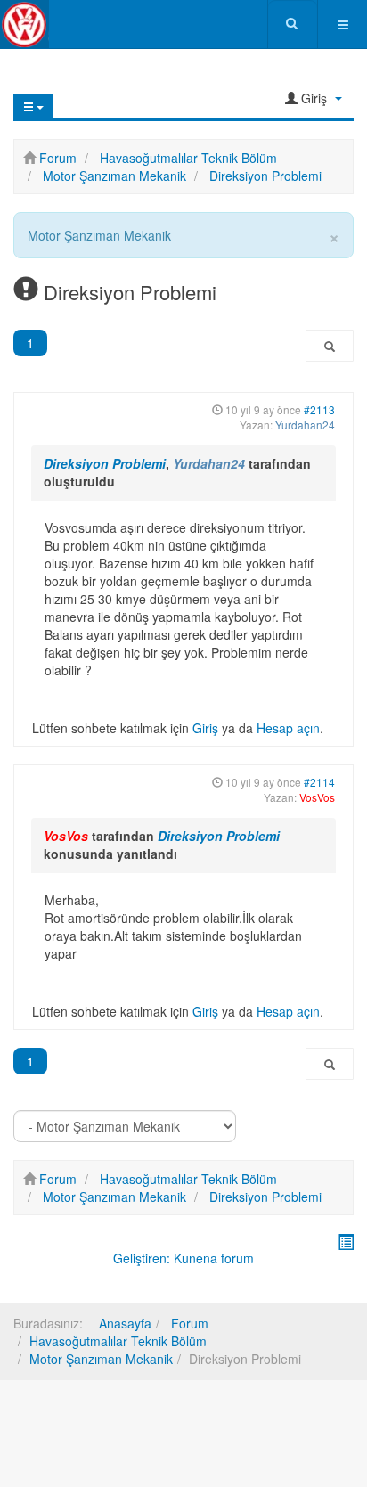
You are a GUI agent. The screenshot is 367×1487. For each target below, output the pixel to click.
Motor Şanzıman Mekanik (101, 1359)
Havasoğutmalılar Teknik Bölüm (118, 1341)
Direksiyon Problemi (105, 463)
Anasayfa (125, 1323)
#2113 (319, 409)
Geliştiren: (141, 1258)
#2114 (319, 781)
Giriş (205, 728)
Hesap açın (288, 728)
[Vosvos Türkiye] (24, 24)
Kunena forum (214, 1258)
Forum (187, 1323)
